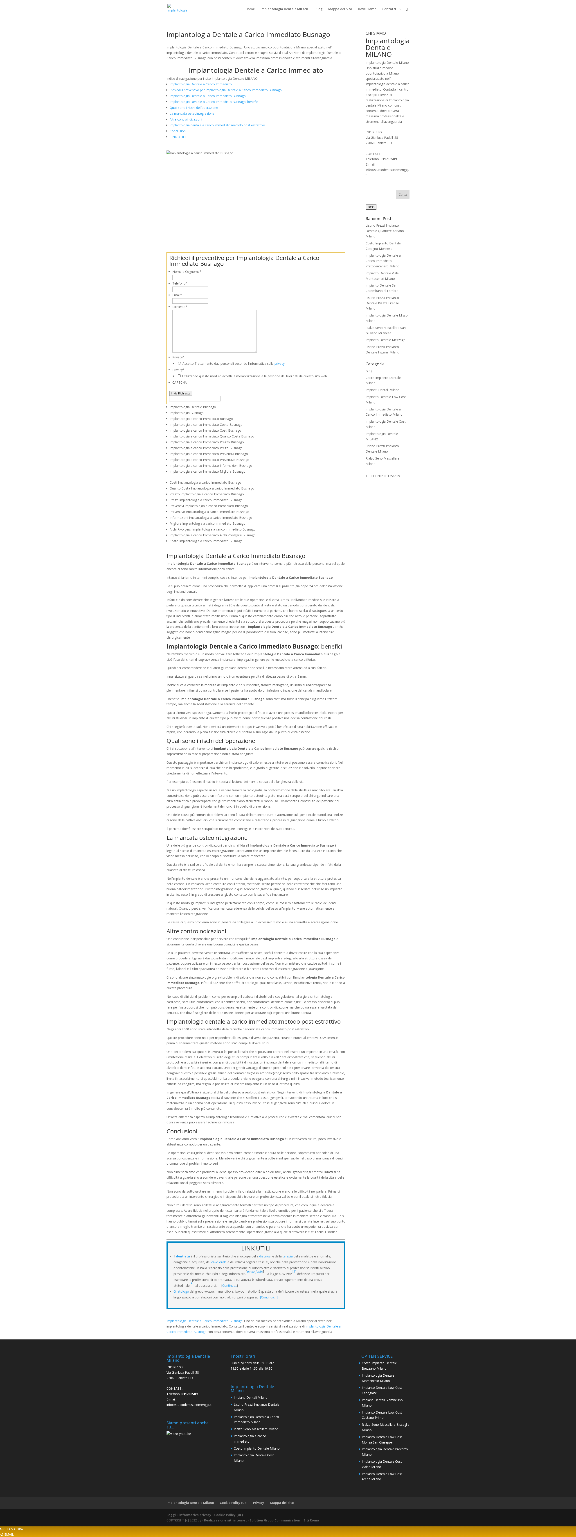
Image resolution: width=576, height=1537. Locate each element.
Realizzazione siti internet (225, 1520)
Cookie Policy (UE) (233, 1503)
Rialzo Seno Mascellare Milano (256, 1429)
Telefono (179, 283)
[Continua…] (269, 1297)
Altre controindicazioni (186, 119)
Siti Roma (311, 1520)
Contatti (389, 9)
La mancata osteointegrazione (192, 113)
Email (177, 295)
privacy (279, 363)
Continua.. (229, 1285)
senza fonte (255, 1271)
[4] (192, 1283)
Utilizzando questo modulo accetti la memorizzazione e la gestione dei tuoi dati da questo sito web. (255, 376)
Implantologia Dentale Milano (190, 1503)
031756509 (388, 159)
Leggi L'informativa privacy (188, 1515)
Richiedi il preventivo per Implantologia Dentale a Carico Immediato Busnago (226, 90)
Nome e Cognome (186, 271)
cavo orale (219, 1262)
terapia (288, 1256)
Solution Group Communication (275, 1520)
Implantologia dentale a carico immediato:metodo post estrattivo (217, 125)
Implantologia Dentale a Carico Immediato (201, 84)
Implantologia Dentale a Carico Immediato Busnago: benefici (214, 102)
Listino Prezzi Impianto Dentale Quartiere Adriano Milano (385, 230)
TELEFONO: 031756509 (383, 476)
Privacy (178, 357)
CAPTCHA (179, 382)
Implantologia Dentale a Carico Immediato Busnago (208, 96)
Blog (318, 9)
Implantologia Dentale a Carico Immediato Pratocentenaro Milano (383, 260)
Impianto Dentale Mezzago (385, 340)
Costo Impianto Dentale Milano (257, 1448)
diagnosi (265, 1256)
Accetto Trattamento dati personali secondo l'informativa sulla (233, 363)
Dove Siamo (367, 9)
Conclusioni (178, 131)
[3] (294, 1271)
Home (250, 9)
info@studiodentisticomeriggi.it (189, 1405)
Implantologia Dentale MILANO (285, 9)
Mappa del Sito (340, 9)
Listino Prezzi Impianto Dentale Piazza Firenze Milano (382, 303)
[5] (219, 1283)
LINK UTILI (178, 137)
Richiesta (179, 307)
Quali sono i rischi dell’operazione (194, 107)
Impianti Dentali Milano (382, 390)
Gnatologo (181, 1291)
